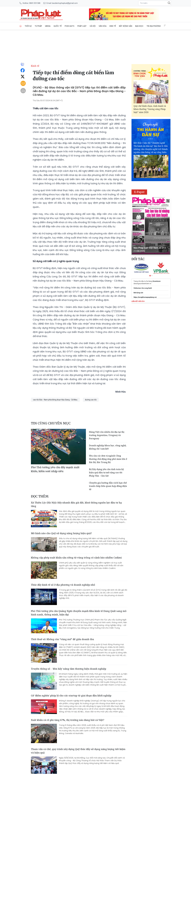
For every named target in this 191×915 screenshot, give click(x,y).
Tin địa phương (154, 26)
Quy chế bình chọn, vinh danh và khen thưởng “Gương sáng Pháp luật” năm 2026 (150, 109)
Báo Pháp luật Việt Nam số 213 (150, 247)
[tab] (150, 275)
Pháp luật (82, 26)
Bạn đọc (139, 26)
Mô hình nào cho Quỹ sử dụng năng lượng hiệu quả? (61, 533)
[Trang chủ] (20, 26)
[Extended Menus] (165, 26)
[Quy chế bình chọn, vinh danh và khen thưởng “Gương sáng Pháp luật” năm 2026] (151, 91)
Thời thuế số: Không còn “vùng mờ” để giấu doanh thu (62, 639)
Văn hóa (102, 26)
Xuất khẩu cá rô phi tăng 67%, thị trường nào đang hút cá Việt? (67, 720)
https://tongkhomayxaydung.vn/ (145, 297)
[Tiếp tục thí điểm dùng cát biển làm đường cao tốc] (41, 14)
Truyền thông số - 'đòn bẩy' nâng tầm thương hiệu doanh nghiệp (68, 668)
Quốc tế (58, 26)
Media (47, 26)
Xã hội (93, 26)
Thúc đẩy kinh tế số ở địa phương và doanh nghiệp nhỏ (63, 584)
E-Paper (139, 192)
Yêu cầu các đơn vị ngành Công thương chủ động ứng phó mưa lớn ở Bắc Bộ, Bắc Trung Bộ (108, 459)
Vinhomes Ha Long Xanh (143, 288)
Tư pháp (38, 26)
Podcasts (69, 26)
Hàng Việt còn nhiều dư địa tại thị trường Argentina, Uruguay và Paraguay (106, 435)
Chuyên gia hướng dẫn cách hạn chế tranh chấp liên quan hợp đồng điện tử (108, 486)
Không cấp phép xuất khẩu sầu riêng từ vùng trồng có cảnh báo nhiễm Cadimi (76, 557)
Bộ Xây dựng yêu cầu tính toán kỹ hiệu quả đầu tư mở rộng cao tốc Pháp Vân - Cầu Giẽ (106, 472)
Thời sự (28, 26)
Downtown (156, 281)
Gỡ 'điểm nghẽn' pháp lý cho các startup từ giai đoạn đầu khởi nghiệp (71, 695)
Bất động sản (125, 26)
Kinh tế (113, 26)
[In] (23, 90)
